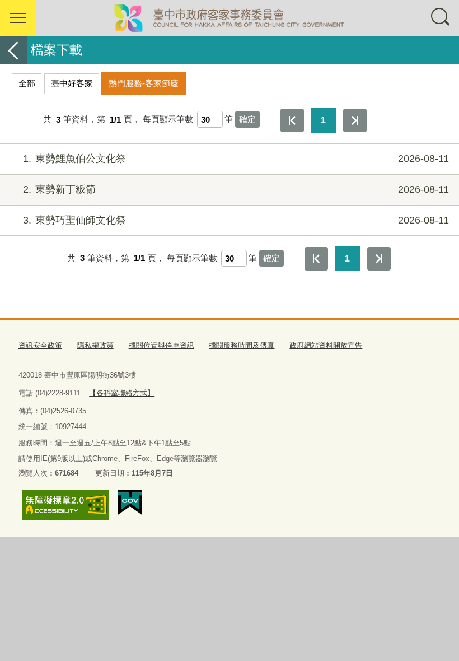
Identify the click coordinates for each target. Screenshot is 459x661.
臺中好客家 (72, 83)
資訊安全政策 (40, 345)
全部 (26, 83)
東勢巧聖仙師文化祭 (236, 220)
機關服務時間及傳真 (241, 345)
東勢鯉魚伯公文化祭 (236, 158)
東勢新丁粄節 (236, 189)
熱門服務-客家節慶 (144, 83)
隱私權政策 (95, 345)
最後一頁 (355, 120)
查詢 (441, 18)
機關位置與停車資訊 (161, 345)
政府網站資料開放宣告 (325, 345)
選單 (18, 18)
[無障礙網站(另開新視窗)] (65, 505)
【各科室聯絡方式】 (121, 393)
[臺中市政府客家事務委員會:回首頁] (229, 18)
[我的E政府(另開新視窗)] (130, 502)
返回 (13, 50)
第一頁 (292, 120)
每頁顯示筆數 (168, 119)
